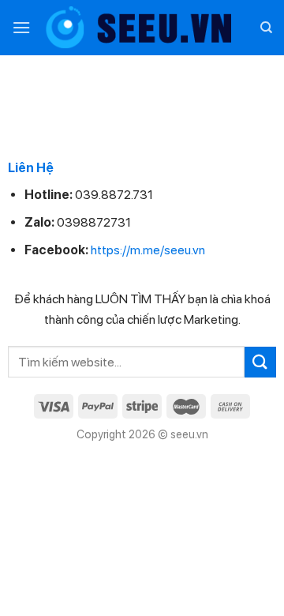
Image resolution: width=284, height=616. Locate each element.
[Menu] (21, 27)
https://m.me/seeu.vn (148, 249)
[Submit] (260, 362)
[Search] (266, 28)
